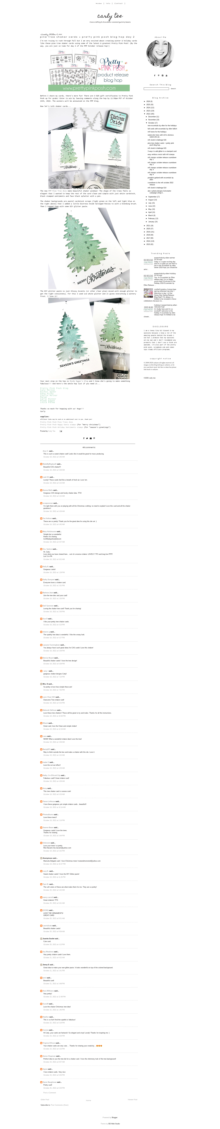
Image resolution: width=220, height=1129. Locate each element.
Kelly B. (46, 567)
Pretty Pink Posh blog (54, 388)
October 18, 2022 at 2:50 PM (54, 612)
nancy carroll (48, 897)
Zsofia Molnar (49, 395)
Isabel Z (46, 762)
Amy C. (46, 451)
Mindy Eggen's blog (79, 381)
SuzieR (45, 1004)
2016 (148, 241)
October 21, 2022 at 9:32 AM (54, 958)
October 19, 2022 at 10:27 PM (54, 864)
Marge (43, 397)
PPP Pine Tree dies (57, 191)
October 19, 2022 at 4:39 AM (54, 781)
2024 (148, 108)
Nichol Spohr (48, 392)
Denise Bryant (48, 658)
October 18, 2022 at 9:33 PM (54, 703)
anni (44, 978)
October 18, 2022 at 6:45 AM (54, 524)
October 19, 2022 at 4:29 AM (54, 768)
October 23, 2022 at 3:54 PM (54, 1036)
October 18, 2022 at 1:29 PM (54, 572)
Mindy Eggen (47, 401)
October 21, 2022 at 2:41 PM (54, 971)
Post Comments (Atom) (59, 1105)
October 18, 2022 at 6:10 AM (54, 483)
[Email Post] (61, 431)
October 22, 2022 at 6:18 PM (54, 1023)
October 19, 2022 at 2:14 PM (54, 820)
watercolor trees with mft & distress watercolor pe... (161, 136)
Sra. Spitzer (47, 549)
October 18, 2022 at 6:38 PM (54, 651)
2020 (148, 229)
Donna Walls (48, 490)
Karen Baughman (49, 1082)
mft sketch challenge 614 (157, 188)
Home (99, 3)
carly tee (110, 16)
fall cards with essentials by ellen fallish (162, 129)
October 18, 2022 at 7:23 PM (54, 677)
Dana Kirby (47, 394)
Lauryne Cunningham (51, 645)
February (151, 218)
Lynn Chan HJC (49, 697)
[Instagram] (162, 75)
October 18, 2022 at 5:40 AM (54, 457)
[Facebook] (154, 75)
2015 (148, 244)
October (151, 123)
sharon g (46, 632)
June (150, 206)
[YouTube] (166, 75)
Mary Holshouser (49, 531)
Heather (46, 1017)
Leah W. (46, 477)
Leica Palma (47, 402)
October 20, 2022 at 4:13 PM (54, 944)
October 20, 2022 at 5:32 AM (54, 890)
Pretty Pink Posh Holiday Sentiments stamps (61, 427)
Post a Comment (49, 1093)
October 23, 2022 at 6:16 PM (54, 1049)
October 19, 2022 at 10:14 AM (54, 807)
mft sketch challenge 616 (157, 140)
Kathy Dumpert (48, 580)
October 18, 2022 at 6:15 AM (54, 496)
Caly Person (47, 390)
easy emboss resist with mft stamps (161, 154)
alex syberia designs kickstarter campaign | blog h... (159, 192)
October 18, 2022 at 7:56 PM (54, 690)
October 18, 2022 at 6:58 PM (54, 664)
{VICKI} (46, 910)
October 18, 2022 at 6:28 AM (54, 511)
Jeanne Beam (48, 827)
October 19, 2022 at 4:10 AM (54, 755)
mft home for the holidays (157, 132)
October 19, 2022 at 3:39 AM (54, 742)
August (151, 200)
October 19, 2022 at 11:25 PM (54, 877)
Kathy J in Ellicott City (51, 775)
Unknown (46, 843)
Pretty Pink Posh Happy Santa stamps (58, 425)
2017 (148, 238)
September (152, 197)
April (150, 212)
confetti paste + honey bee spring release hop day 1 (165, 290)
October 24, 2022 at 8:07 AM (54, 1062)
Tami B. (46, 884)
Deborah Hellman (49, 710)
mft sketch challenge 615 (157, 148)
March (150, 215)
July (150, 203)
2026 (148, 101)
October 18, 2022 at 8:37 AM (54, 542)
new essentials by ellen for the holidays (162, 126)
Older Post (45, 1100)
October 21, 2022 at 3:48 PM (54, 984)
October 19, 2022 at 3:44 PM (54, 836)
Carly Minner (48, 399)
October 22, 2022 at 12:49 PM (54, 997)
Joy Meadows (48, 952)
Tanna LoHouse (49, 801)
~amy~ (45, 671)
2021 (148, 226)
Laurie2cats (47, 926)
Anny (45, 788)
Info (108, 3)
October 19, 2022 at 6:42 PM (54, 851)
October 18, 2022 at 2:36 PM (54, 598)
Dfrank (45, 723)
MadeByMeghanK (49, 464)
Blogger (114, 1117)
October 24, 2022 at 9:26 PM (54, 1075)
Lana (45, 736)
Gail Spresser (48, 606)
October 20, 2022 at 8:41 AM (54, 903)
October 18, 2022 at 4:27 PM (54, 638)
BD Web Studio (114, 1124)
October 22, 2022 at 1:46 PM (54, 1010)
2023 (148, 111)
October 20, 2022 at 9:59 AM (54, 931)
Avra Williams (48, 991)
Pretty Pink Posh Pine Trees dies (56, 422)
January (151, 222)
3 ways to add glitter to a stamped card (162, 151)
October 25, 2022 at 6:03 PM (54, 1088)
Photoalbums (48, 814)
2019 (148, 232)
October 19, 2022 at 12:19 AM (54, 729)
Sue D (45, 619)
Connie (45, 1030)
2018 (148, 235)
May (150, 209)
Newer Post (132, 1100)
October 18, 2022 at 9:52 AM (54, 559)
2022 (148, 114)
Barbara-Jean (48, 593)
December (152, 117)
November (152, 120)
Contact (119, 3)
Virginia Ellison (49, 1043)
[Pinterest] (158, 75)
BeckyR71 (46, 749)
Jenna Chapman (49, 1056)
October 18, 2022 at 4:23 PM (54, 625)
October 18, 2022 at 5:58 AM (54, 470)
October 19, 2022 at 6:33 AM (54, 794)
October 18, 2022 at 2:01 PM (54, 585)
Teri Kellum (47, 518)
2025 (148, 105)
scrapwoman (48, 503)
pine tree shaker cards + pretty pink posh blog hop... (161, 144)
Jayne (45, 1069)
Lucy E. (46, 871)
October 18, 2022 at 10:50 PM (54, 716)
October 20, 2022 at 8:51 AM (54, 918)
